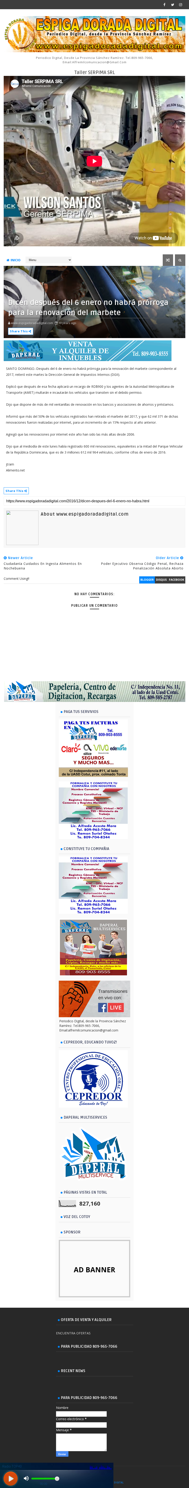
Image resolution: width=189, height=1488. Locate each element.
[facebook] (164, 4)
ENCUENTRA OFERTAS (73, 1333)
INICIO (16, 260)
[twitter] (172, 4)
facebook (176, 580)
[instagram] (180, 4)
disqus (161, 580)
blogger (147, 580)
